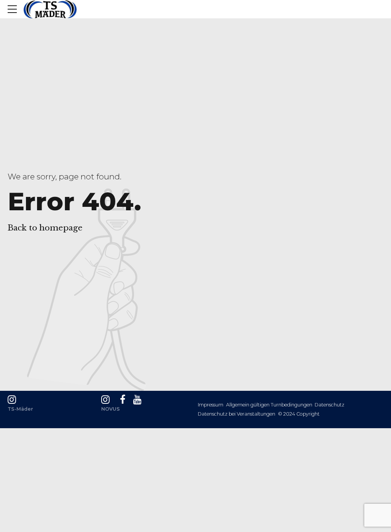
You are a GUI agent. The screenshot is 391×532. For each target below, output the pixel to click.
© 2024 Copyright (299, 414)
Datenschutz (329, 405)
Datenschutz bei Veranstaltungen (236, 414)
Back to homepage (45, 228)
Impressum (210, 405)
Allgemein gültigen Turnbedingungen (269, 405)
